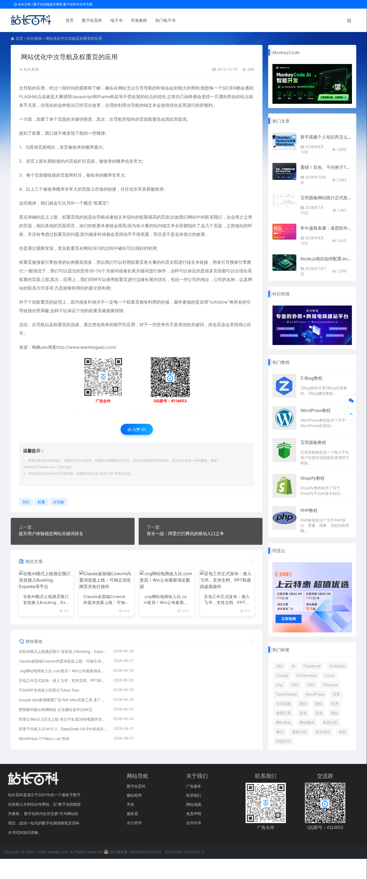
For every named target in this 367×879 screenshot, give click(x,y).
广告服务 (193, 786)
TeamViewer (286, 694)
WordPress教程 (315, 410)
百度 (319, 713)
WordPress (314, 694)
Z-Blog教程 (311, 378)
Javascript (82, 96)
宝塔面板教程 (313, 442)
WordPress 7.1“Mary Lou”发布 (44, 738)
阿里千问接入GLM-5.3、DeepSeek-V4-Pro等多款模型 (63, 729)
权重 (152, 119)
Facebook (312, 666)
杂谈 (303, 713)
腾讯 (279, 731)
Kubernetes (307, 675)
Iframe (103, 96)
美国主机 (330, 722)
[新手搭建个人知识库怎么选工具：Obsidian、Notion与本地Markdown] (284, 141)
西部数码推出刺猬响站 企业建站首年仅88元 (55, 709)
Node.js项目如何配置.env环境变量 (326, 258)
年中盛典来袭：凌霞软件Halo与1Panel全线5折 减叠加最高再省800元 (326, 228)
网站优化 (283, 722)
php (279, 684)
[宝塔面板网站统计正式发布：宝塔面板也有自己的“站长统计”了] (284, 200)
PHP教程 (309, 510)
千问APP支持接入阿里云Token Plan (49, 690)
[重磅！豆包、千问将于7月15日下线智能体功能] (284, 171)
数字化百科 (92, 20)
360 (279, 666)
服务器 (132, 813)
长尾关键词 (138, 270)
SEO (226, 88)
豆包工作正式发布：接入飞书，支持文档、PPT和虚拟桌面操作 (227, 600)
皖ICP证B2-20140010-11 (184, 852)
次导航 (25, 88)
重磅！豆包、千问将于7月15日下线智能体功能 (326, 167)
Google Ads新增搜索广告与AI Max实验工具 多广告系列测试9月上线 (63, 699)
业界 (336, 694)
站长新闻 (34, 38)
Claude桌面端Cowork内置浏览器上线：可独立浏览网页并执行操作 (106, 600)
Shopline (330, 684)
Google (282, 675)
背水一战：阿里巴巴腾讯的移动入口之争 (185, 533)
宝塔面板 (283, 703)
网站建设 (306, 722)
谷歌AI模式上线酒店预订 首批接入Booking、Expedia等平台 (46, 600)
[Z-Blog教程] (284, 385)
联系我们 (193, 795)
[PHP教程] (284, 517)
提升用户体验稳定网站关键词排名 (51, 533)
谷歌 (342, 731)
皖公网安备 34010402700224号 (135, 852)
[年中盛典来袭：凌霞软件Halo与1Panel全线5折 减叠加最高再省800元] (284, 232)
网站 (335, 713)
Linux (329, 675)
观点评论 (322, 731)
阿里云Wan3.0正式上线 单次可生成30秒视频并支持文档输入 (63, 719)
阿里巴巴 (283, 741)
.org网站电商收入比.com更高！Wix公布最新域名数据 (166, 600)
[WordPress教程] (284, 417)
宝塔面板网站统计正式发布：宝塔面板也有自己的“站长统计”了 (326, 197)
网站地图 (193, 804)
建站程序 (134, 795)
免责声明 (193, 813)
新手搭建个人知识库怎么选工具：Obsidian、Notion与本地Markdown (326, 137)
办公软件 (134, 822)
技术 (335, 703)
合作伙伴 (193, 822)
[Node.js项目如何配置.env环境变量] (284, 262)
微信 (303, 703)
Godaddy (337, 666)
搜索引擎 (283, 713)
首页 (70, 20)
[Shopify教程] (284, 485)
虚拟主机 (299, 731)
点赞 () (138, 429)
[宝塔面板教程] (284, 449)
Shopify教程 (312, 478)
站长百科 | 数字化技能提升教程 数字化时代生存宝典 (54, 4)
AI (293, 666)
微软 (319, 703)
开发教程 (139, 20)
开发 (130, 804)
